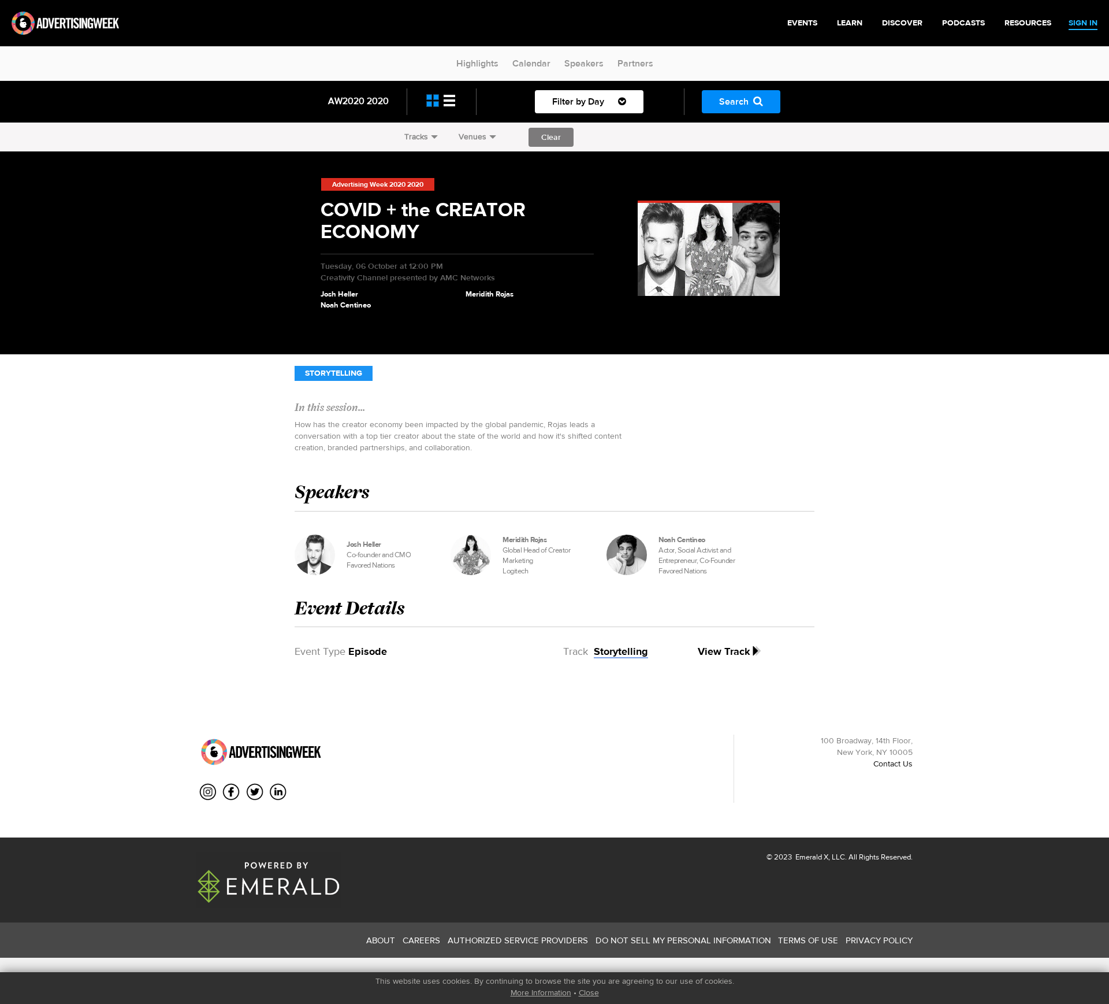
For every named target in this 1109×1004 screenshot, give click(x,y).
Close (589, 992)
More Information (541, 992)
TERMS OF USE (808, 940)
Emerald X (811, 857)
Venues (472, 136)
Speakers (584, 63)
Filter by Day (579, 101)
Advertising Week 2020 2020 (377, 184)
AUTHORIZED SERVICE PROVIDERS (518, 940)
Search (734, 101)
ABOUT (380, 940)
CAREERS (421, 940)
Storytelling (333, 373)
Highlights (477, 63)
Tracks (416, 136)
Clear (551, 137)
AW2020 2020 (358, 101)
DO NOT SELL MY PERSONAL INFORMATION (683, 940)
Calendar (531, 63)
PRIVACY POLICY (879, 940)
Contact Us (893, 763)
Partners (635, 63)
